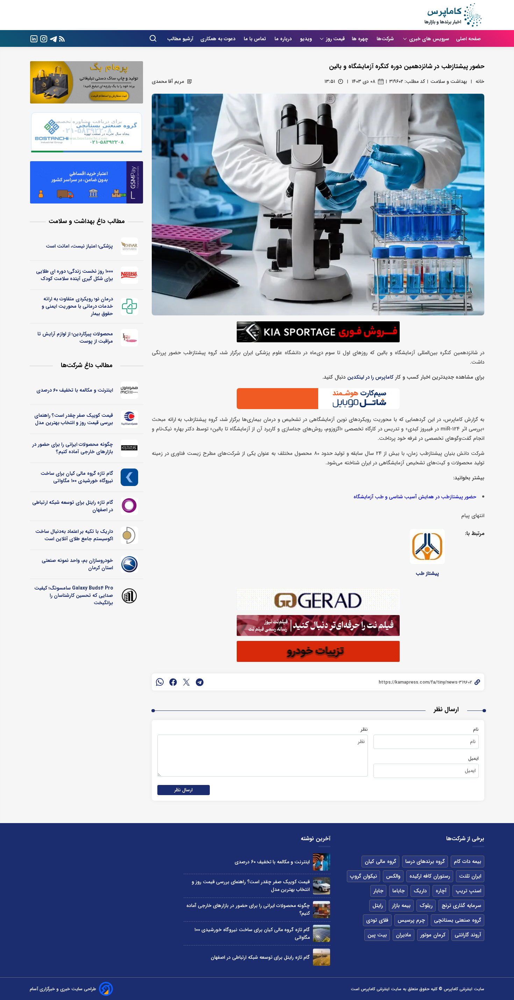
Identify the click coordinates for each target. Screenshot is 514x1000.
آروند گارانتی (468, 935)
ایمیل (473, 758)
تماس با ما (255, 39)
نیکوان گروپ (363, 876)
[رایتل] (129, 506)
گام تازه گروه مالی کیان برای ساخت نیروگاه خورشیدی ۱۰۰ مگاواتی (77, 477)
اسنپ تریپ (468, 891)
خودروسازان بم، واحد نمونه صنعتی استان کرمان (77, 564)
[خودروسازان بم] (129, 564)
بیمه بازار (401, 905)
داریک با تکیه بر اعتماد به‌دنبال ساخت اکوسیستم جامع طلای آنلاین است (74, 535)
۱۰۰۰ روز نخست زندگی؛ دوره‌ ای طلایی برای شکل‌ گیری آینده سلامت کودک (74, 275)
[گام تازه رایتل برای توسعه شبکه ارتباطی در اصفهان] (321, 957)
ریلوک (426, 905)
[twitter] (186, 682)
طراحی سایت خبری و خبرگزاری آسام (63, 989)
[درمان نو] (129, 306)
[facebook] (173, 682)
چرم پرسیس (411, 920)
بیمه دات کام (467, 861)
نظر (364, 729)
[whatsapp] (160, 682)
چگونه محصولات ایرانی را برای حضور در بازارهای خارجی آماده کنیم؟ (72, 448)
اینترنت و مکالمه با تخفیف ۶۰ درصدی (74, 390)
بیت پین (377, 935)
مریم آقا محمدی (168, 81)
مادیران (403, 935)
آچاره (441, 891)
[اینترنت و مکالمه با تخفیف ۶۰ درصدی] (321, 862)
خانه (480, 81)
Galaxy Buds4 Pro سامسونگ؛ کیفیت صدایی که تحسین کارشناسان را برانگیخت (73, 595)
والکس (393, 876)
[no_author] (129, 596)
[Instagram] (44, 38)
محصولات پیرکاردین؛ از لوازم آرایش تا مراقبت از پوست (75, 337)
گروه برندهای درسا (425, 861)
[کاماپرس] (452, 15)
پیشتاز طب (427, 573)
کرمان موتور (432, 935)
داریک (420, 891)
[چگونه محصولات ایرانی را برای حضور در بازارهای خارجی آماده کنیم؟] (321, 910)
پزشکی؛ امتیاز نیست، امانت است (79, 246)
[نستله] (129, 275)
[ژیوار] (129, 246)
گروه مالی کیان (380, 861)
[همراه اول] (129, 390)
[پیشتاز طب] (427, 546)
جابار (378, 891)
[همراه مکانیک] (129, 419)
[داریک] (129, 535)
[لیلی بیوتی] (129, 338)
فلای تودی (377, 920)
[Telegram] (53, 38)
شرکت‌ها (386, 39)
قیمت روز (335, 39)
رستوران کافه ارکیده (429, 876)
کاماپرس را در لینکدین (370, 377)
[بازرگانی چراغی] (129, 448)
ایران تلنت (470, 876)
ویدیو (306, 39)
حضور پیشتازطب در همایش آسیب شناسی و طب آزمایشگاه (415, 497)
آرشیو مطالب (180, 39)
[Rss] (62, 38)
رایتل (377, 905)
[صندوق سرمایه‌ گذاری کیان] (129, 477)
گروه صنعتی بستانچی (457, 920)
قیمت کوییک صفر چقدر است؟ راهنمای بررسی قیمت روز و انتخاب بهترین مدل (73, 419)
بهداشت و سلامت (448, 81)
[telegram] (200, 682)
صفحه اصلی (468, 39)
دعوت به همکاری (218, 39)
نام (476, 729)
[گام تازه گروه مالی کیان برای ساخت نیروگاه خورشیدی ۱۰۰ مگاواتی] (321, 933)
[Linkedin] (34, 38)
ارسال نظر (183, 790)
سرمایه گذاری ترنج (461, 905)
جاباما (398, 891)
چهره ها (361, 39)
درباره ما (283, 39)
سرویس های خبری (429, 39)
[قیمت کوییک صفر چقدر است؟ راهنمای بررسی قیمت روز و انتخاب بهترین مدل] (321, 886)
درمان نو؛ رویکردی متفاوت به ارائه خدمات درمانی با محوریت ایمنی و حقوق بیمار (77, 306)
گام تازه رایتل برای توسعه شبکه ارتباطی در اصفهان (72, 506)
